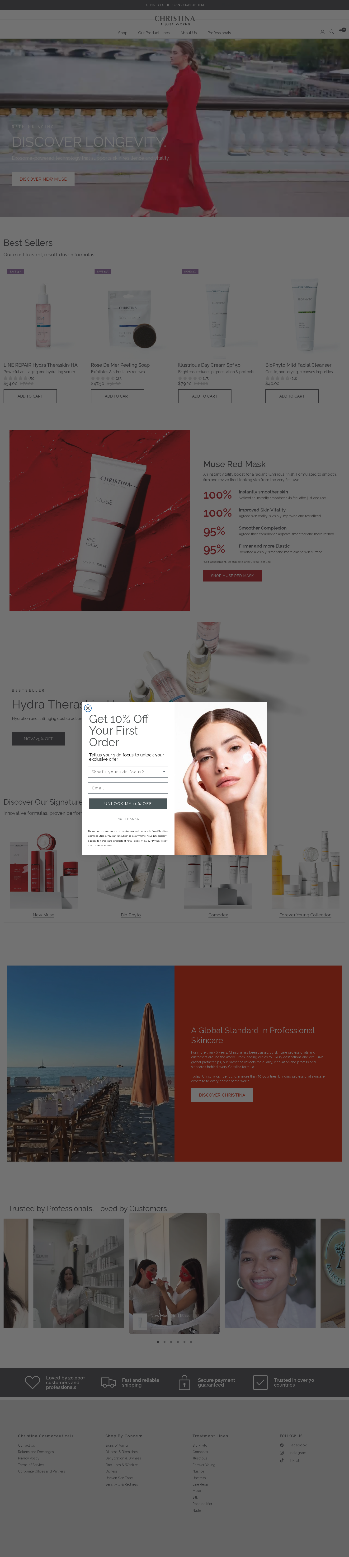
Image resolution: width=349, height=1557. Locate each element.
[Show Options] (163, 771)
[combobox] (126, 771)
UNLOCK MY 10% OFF (128, 804)
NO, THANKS (128, 819)
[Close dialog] (87, 708)
